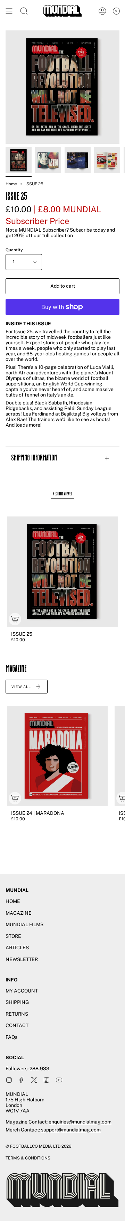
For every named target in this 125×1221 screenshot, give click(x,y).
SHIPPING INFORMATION (34, 458)
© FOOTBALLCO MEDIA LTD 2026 (38, 1146)
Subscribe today (88, 230)
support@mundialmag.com (71, 1130)
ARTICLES (17, 947)
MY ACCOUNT (22, 991)
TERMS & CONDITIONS (28, 1158)
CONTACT (17, 1025)
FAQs (11, 1037)
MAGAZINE (19, 913)
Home (11, 183)
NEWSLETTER (22, 959)
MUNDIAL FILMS (24, 924)
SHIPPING (17, 1002)
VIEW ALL (21, 686)
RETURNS (17, 1014)
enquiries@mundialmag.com (80, 1122)
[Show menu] (9, 11)
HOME (13, 901)
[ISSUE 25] (19, 160)
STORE (13, 936)
